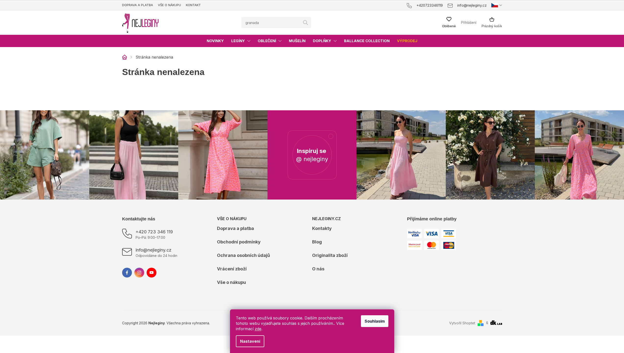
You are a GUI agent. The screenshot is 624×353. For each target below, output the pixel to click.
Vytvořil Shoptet (462, 323)
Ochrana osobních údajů (243, 255)
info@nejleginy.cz (153, 249)
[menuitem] (215, 41)
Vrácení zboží (232, 268)
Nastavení (250, 341)
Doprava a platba (137, 5)
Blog (317, 241)
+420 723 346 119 (154, 231)
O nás (318, 268)
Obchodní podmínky (239, 241)
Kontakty (322, 228)
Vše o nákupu (169, 5)
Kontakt (193, 5)
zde (258, 328)
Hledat (305, 22)
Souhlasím (375, 321)
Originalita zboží (330, 255)
